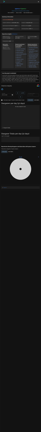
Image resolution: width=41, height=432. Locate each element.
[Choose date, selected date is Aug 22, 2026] (12, 95)
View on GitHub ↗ (11, 12)
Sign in (5, 47)
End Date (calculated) (31, 93)
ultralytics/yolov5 (19, 59)
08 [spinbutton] (2, 94)
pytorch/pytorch (19, 52)
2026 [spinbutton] (6, 94)
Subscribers (36, 100)
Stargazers (30, 100)
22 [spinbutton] (4, 94)
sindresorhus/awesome (33, 54)
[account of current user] (38, 1)
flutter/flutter (19, 55)
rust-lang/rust (19, 60)
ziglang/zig (18, 65)
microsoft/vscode (20, 50)
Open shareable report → (28, 12)
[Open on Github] (2, 89)
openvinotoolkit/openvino (21, 54)
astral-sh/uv (18, 57)
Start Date (3, 93)
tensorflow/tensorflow (20, 48)
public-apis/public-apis (33, 63)
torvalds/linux (31, 49)
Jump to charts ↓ (19, 12)
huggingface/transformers (34, 62)
